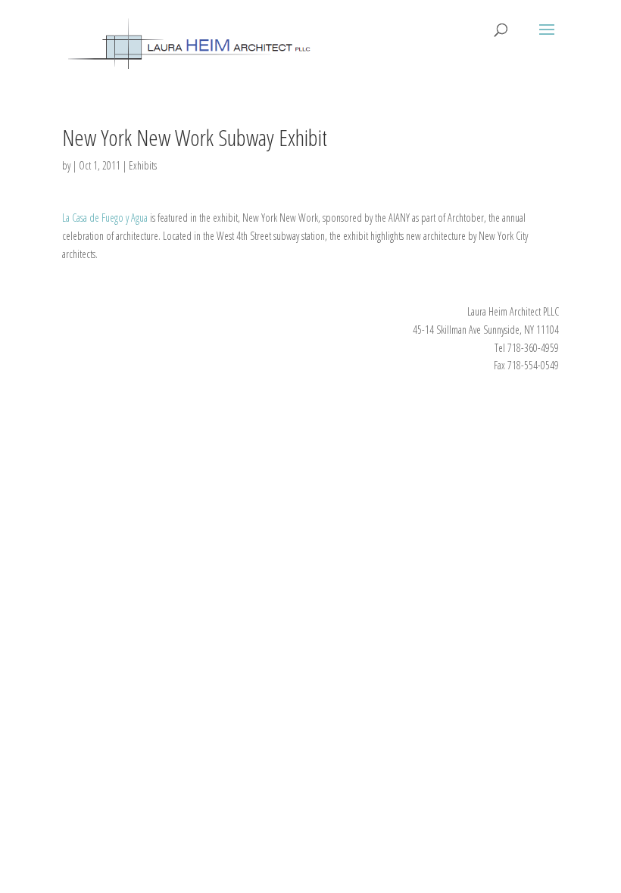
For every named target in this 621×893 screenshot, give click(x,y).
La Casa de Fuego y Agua (105, 217)
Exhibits (143, 165)
